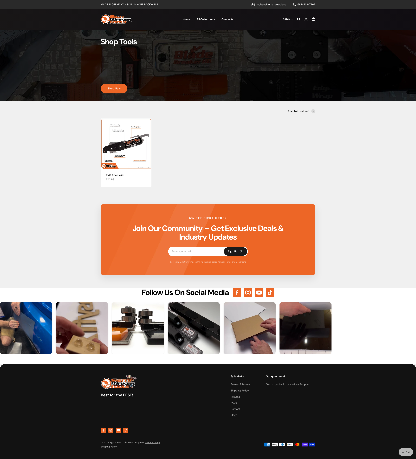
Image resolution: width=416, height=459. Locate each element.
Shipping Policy (240, 390)
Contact (235, 409)
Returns (235, 396)
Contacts (227, 19)
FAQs (234, 402)
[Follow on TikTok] (270, 292)
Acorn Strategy (152, 442)
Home (186, 19)
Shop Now (114, 88)
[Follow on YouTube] (259, 292)
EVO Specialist (115, 175)
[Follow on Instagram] (248, 292)
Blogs (234, 415)
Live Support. (302, 384)
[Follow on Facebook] (237, 292)
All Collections (206, 19)
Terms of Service (240, 384)
